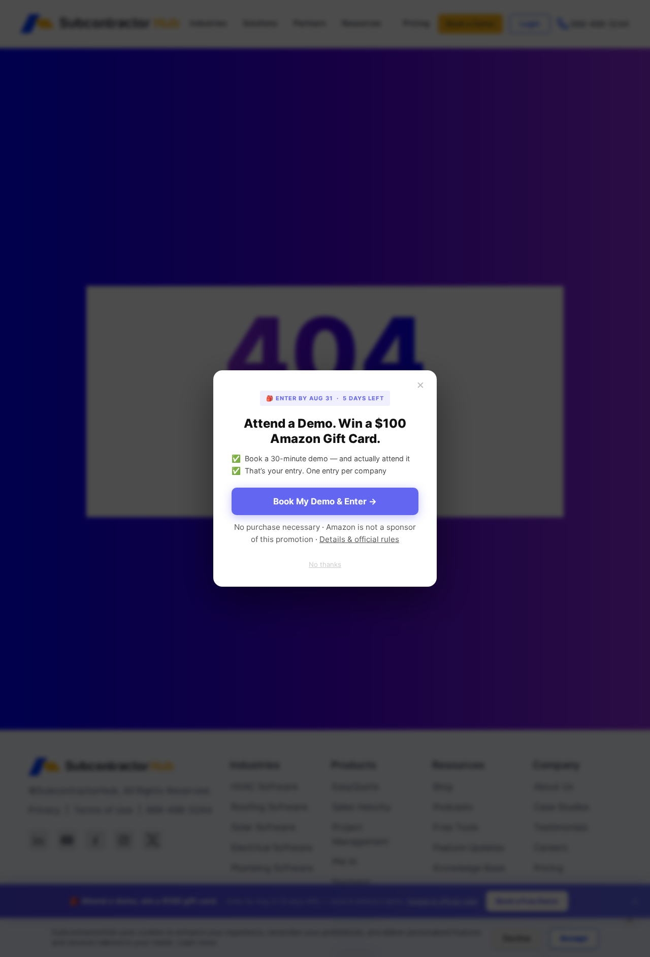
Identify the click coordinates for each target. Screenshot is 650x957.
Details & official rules (359, 539)
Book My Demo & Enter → (325, 501)
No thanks (325, 564)
